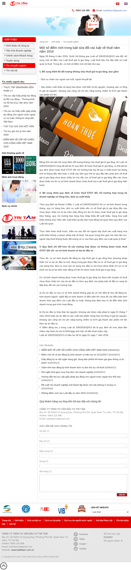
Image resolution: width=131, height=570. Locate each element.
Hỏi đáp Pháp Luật (104, 520)
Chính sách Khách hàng (19, 55)
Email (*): (44, 461)
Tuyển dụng (12, 60)
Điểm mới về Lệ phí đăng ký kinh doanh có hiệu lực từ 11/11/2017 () (80, 354)
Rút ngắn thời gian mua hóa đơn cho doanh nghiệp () (73, 372)
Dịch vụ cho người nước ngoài (78, 520)
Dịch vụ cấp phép (53, 520)
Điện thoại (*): (46, 451)
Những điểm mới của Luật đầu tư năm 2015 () (69, 393)
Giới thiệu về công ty (17, 45)
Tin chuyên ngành (16, 65)
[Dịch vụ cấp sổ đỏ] (19, 271)
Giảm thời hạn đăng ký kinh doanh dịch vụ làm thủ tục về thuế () (78, 367)
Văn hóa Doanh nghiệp (18, 50)
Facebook (83, 534)
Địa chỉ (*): (44, 441)
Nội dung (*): (45, 471)
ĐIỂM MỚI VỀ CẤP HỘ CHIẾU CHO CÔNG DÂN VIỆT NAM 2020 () (80, 350)
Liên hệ (12, 524)
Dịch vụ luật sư (34, 520)
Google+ (83, 544)
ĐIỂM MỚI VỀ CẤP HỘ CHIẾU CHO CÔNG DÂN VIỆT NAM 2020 (19, 143)
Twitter (82, 539)
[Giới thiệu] (65, 35)
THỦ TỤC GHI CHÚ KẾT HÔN (19, 126)
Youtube (82, 549)
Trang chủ (43, 42)
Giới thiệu (56, 42)
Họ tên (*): (44, 431)
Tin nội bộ (11, 70)
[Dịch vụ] (19, 225)
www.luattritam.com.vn (22, 550)
